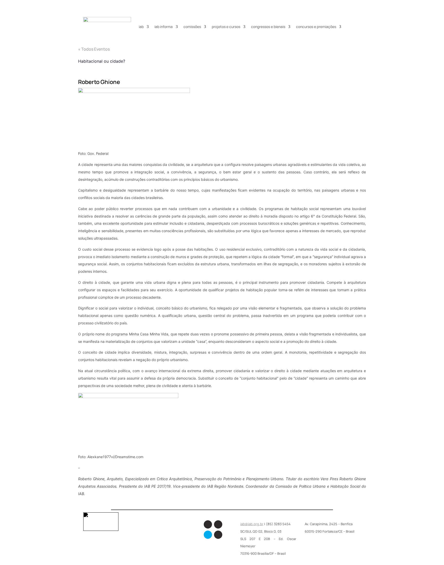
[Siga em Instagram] (218, 524)
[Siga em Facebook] (208, 524)
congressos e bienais (268, 26)
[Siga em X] (208, 535)
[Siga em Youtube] (218, 535)
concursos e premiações (316, 26)
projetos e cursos (226, 26)
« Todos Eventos (94, 49)
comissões (192, 26)
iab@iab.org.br (251, 524)
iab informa (163, 26)
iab (141, 26)
